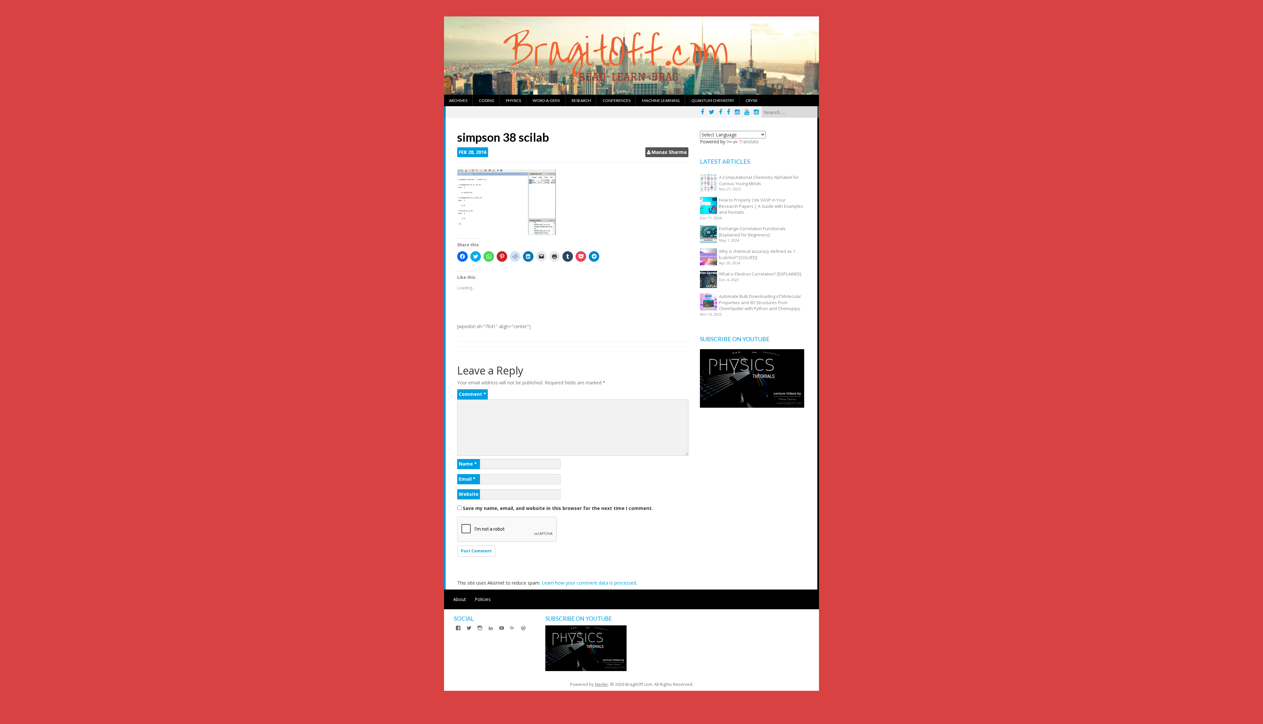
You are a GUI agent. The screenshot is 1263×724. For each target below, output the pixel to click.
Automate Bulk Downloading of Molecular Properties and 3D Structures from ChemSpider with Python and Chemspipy (760, 302)
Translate (749, 141)
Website (469, 494)
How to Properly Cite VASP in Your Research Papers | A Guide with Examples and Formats (761, 206)
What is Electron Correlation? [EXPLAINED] (760, 274)
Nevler (601, 684)
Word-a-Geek (546, 100)
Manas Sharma (669, 152)
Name (468, 464)
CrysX (751, 100)
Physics (513, 100)
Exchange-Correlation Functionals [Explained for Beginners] (752, 232)
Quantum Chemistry (712, 100)
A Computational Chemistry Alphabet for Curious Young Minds (759, 180)
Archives (458, 100)
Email (467, 479)
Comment (472, 394)
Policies (483, 599)
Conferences (617, 100)
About (459, 599)
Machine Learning (661, 100)
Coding (486, 100)
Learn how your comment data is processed (589, 583)
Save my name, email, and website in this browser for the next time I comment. (558, 508)
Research (581, 100)
